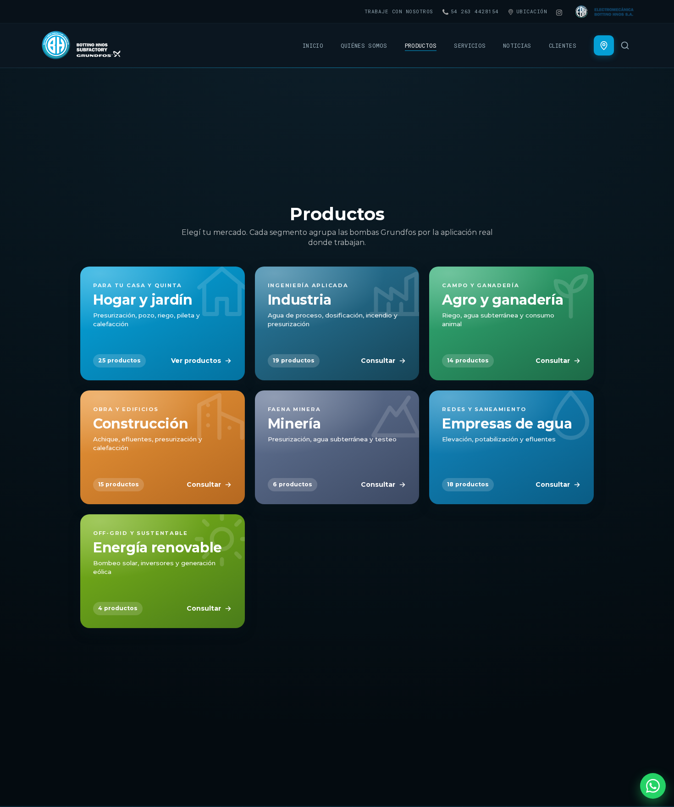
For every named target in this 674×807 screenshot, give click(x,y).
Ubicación (531, 11)
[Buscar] (625, 45)
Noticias (517, 45)
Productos (421, 45)
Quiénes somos (364, 45)
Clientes (562, 45)
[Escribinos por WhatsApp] (653, 786)
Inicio (313, 45)
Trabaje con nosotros (399, 11)
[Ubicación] (604, 45)
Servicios (470, 45)
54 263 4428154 (475, 11)
